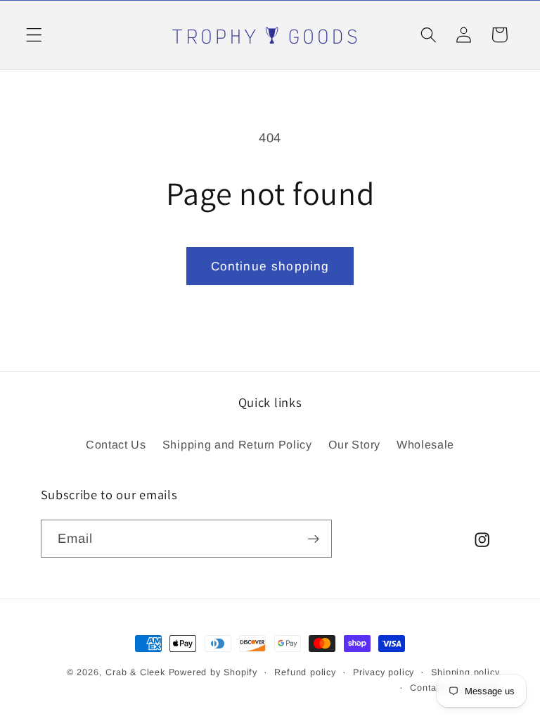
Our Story (354, 444)
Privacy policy (383, 672)
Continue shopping (270, 266)
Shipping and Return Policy (237, 444)
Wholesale (425, 444)
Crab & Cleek (135, 672)
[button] (34, 35)
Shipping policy (465, 672)
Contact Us (116, 444)
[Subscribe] (313, 539)
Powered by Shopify (213, 672)
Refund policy (304, 672)
